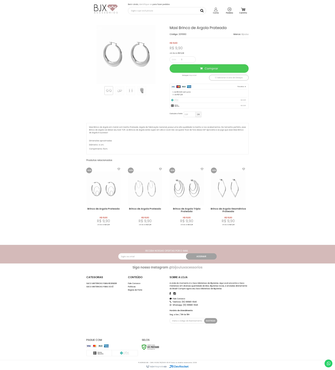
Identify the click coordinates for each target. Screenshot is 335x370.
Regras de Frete (135, 290)
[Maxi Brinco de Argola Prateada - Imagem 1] (108, 90)
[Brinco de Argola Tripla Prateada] (186, 199)
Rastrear (210, 320)
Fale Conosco (134, 283)
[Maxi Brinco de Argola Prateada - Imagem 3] (130, 90)
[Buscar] (202, 10)
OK (198, 114)
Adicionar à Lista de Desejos (230, 77)
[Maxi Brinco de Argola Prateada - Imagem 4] (141, 90)
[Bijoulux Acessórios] (105, 8)
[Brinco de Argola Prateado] (145, 199)
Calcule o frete (176, 113)
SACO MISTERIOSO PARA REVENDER (101, 283)
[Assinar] (201, 256)
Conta (216, 13)
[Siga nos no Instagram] (175, 294)
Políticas (132, 286)
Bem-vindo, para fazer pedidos (149, 4)
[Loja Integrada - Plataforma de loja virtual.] (156, 366)
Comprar (211, 68)
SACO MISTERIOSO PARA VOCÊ (99, 286)
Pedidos (229, 13)
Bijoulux (245, 34)
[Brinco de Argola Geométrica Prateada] (228, 199)
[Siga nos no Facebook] (171, 294)
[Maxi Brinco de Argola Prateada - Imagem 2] (119, 90)
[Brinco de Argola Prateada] (103, 199)
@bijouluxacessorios (185, 267)
